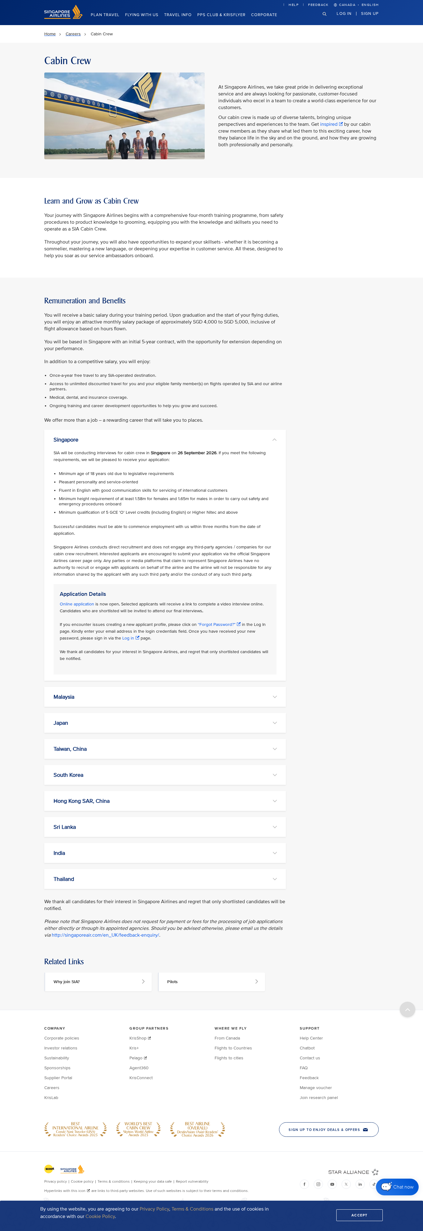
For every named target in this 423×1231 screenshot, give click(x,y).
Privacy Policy (154, 1209)
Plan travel (105, 14)
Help (294, 5)
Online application (77, 604)
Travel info (178, 14)
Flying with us (142, 14)
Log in (344, 13)
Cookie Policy (100, 1216)
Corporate (264, 14)
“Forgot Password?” (216, 624)
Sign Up (370, 13)
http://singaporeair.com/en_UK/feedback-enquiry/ (105, 935)
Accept (359, 1215)
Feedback (318, 5)
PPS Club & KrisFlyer (221, 14)
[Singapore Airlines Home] (63, 17)
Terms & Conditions (192, 1209)
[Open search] (328, 18)
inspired (329, 124)
